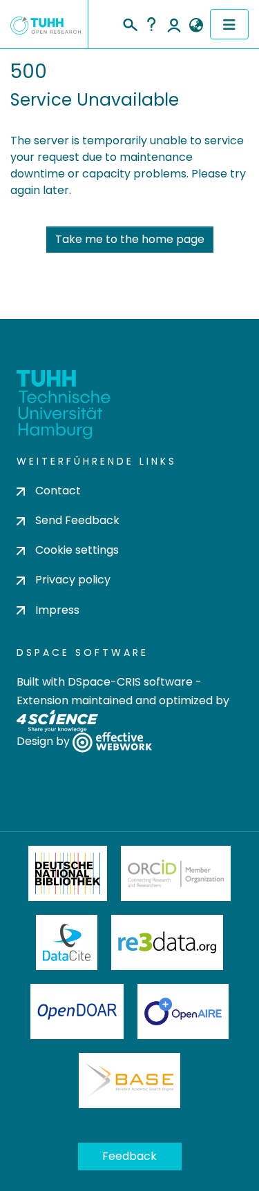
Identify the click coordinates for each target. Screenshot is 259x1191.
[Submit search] (129, 22)
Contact (58, 490)
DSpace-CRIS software (130, 682)
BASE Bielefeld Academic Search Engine (129, 1080)
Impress (57, 610)
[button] (195, 25)
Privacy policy (73, 580)
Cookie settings (77, 550)
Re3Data (167, 942)
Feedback (129, 1156)
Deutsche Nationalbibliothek (67, 873)
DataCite (66, 942)
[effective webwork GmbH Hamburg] (112, 741)
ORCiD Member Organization (176, 873)
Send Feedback (77, 520)
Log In (174, 24)
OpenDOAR (77, 1011)
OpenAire (183, 1011)
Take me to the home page (129, 239)
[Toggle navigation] (229, 24)
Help (151, 24)
